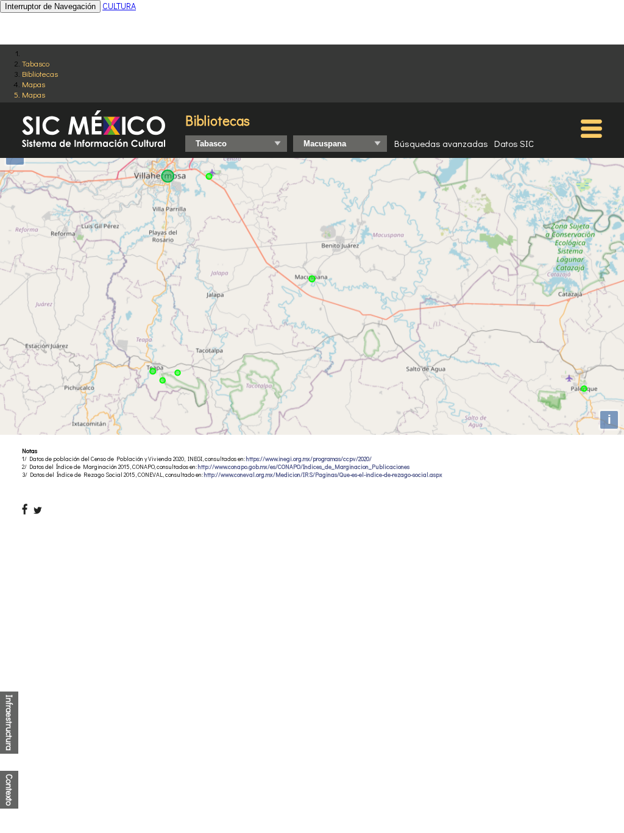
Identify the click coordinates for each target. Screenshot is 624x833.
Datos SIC (514, 143)
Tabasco (35, 63)
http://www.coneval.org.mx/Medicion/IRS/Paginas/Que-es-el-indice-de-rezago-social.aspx (323, 475)
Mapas (33, 84)
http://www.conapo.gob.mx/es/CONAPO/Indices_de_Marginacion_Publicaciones (304, 467)
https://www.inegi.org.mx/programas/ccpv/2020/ (309, 459)
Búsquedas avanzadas (441, 143)
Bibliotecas (40, 73)
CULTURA (119, 6)
